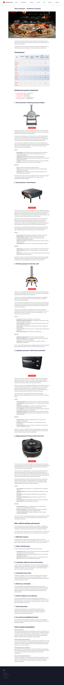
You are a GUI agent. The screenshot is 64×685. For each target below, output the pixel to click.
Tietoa (4, 672)
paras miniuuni (30, 533)
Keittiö (38, 2)
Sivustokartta (5, 677)
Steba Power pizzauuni (16, 77)
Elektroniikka (23, 2)
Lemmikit (57, 2)
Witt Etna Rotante (16, 69)
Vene (44, 2)
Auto (16, 2)
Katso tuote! (32, 127)
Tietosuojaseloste (6, 674)
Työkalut (31, 2)
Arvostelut (5, 676)
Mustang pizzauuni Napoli (16, 64)
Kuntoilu (49, 2)
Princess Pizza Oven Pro (16, 84)
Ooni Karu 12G (19, 95)
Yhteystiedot (5, 673)
